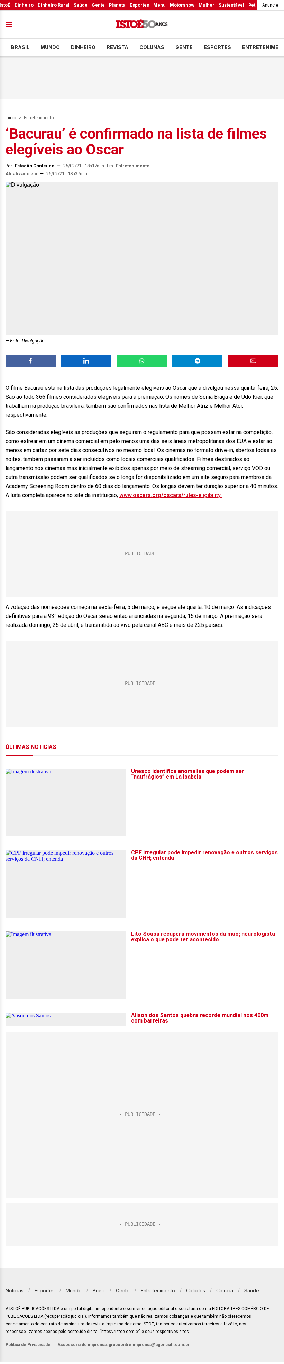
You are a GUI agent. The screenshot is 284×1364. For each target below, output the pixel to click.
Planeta (117, 5)
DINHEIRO (83, 47)
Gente (98, 5)
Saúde (81, 5)
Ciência (224, 1291)
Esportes (139, 5)
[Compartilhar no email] (253, 361)
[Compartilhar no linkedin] (86, 361)
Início (11, 117)
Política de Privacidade (28, 1344)
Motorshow (182, 5)
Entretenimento (39, 117)
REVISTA (117, 47)
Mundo (50, 47)
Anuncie (270, 5)
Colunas (151, 47)
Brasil (20, 47)
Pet (251, 5)
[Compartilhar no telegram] (197, 361)
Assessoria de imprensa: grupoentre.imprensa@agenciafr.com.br (123, 1344)
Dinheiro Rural (54, 5)
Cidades (195, 1291)
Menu (159, 5)
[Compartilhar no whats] (142, 361)
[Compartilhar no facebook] (31, 361)
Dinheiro (24, 5)
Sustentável (231, 5)
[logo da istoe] (142, 25)
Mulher (206, 5)
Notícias (15, 1291)
